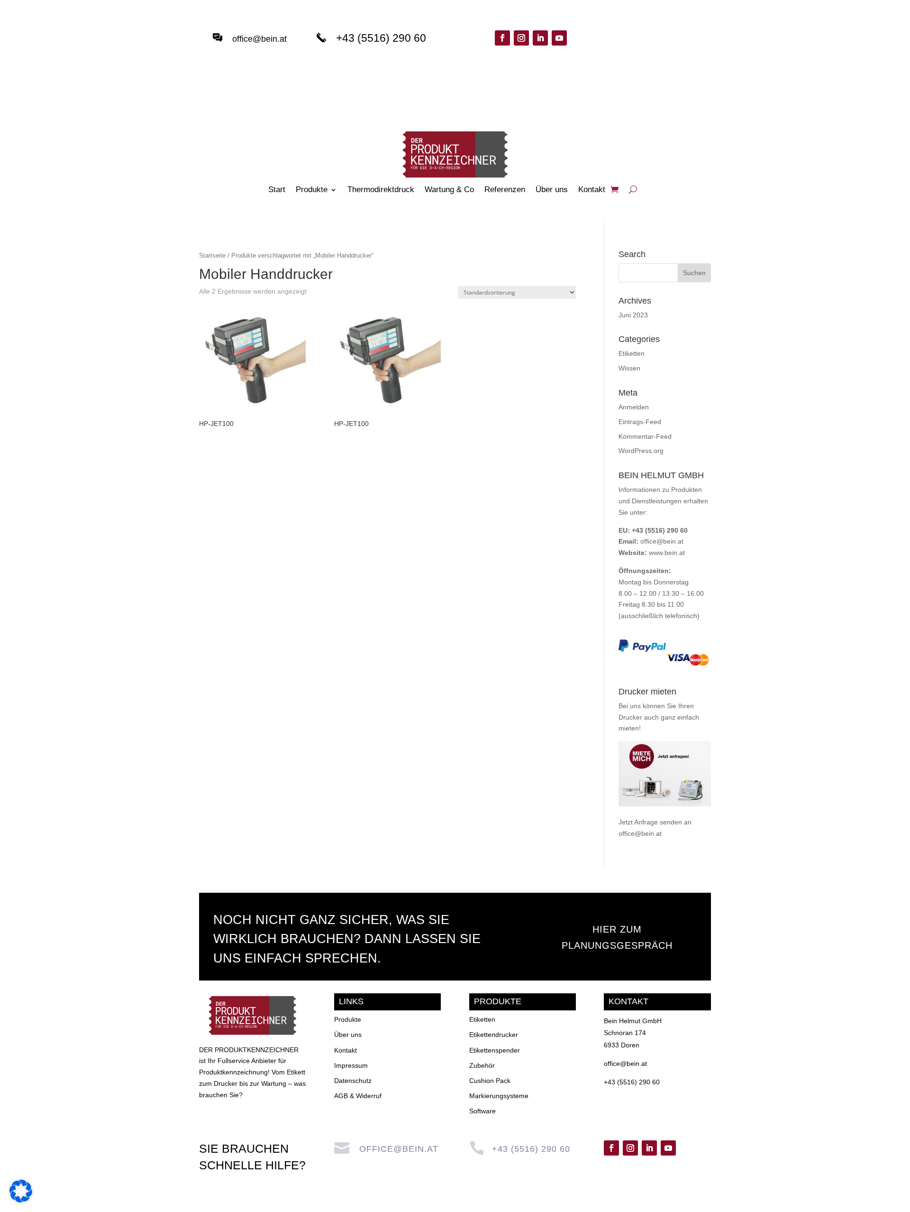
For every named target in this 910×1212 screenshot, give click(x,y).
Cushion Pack (489, 1080)
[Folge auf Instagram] (521, 38)
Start (276, 190)
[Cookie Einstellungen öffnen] (20, 1200)
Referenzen (504, 190)
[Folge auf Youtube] (559, 38)
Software (482, 1111)
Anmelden (634, 407)
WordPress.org (641, 450)
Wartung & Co (449, 190)
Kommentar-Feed (645, 436)
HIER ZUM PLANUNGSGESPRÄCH (617, 937)
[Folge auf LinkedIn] (540, 38)
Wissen (629, 368)
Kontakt (591, 190)
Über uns (552, 190)
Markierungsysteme (498, 1096)
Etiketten (632, 353)
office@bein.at (259, 39)
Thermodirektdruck (380, 190)
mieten (629, 728)
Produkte (312, 190)
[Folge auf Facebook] (502, 38)
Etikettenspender (494, 1050)
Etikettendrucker (493, 1034)
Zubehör (482, 1065)
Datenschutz (353, 1080)
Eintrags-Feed (640, 422)
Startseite (212, 255)
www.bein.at (667, 552)
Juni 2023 (633, 315)
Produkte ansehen (658, 48)
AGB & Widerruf (358, 1096)
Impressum (351, 1065)
